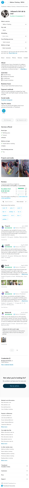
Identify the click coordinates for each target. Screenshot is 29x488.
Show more (4, 427)
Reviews (20, 57)
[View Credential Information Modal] (9, 358)
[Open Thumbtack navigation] (3, 2)
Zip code (3, 27)
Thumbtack (3, 6)
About (2, 57)
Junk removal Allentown (6, 417)
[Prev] (12, 350)
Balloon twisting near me (7, 434)
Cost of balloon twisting (7, 409)
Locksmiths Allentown (6, 415)
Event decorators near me (7, 441)
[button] (5, 14)
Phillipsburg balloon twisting (7, 453)
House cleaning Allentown (7, 420)
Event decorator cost (6, 402)
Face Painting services (7, 39)
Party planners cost (5, 404)
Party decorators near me (7, 436)
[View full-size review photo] (3, 282)
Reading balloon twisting (7, 458)
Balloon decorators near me (7, 432)
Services (8, 57)
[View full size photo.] (10, 168)
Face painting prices (5, 407)
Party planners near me (6, 439)
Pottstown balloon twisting (7, 455)
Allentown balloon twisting (7, 449)
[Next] (17, 350)
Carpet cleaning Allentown (7, 422)
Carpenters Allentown (6, 424)
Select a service (5, 21)
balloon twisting (11, 6)
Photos (14, 57)
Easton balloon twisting (6, 451)
